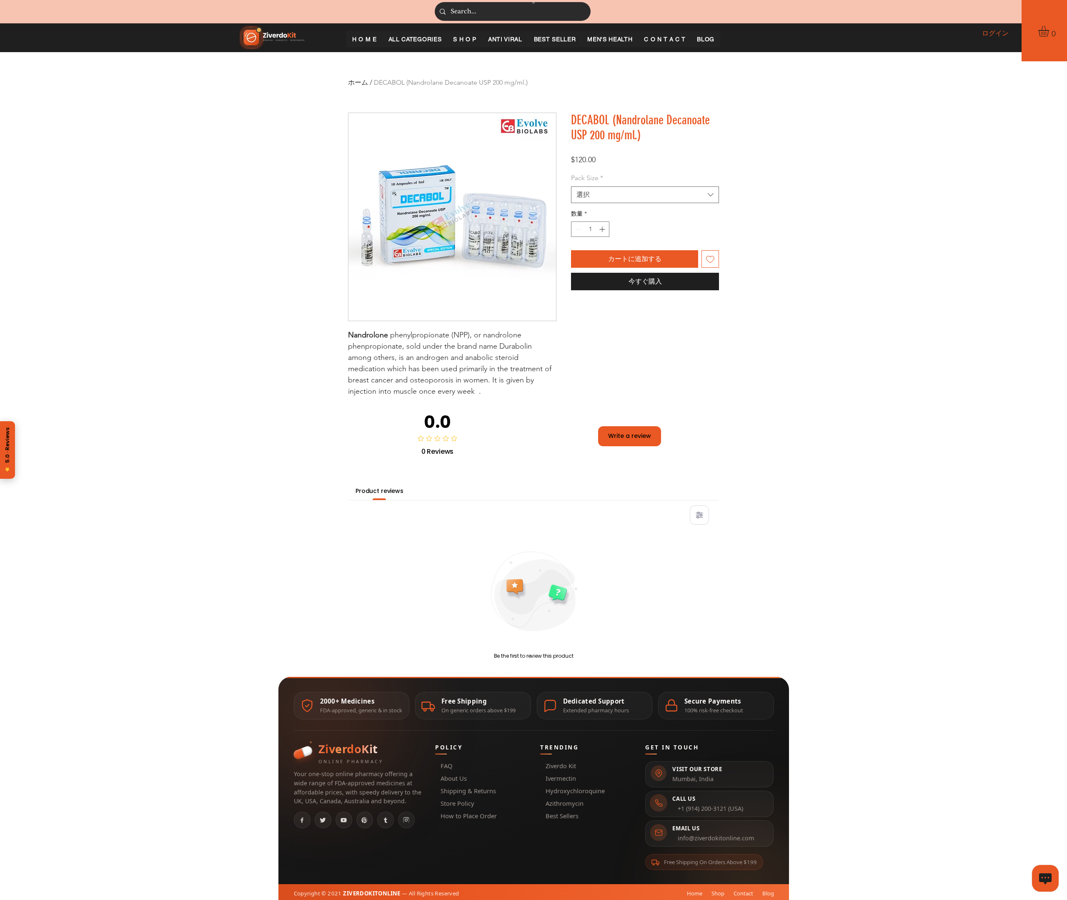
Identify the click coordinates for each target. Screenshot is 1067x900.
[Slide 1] (533, 2)
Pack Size (587, 178)
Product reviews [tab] (379, 491)
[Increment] (603, 229)
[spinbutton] (590, 229)
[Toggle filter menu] (699, 515)
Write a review (629, 436)
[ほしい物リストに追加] (710, 259)
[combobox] (645, 194)
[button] (1050, 31)
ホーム (358, 82)
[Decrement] (577, 229)
